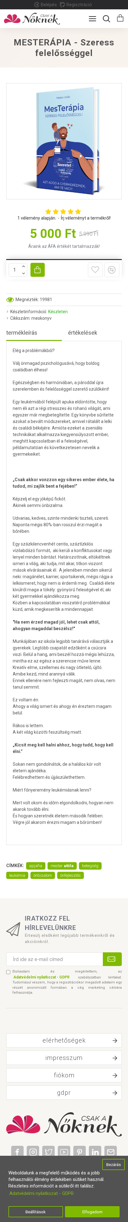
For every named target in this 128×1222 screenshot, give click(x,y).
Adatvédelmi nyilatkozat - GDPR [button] (41, 1193)
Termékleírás (21, 332)
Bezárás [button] (113, 1164)
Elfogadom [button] (92, 1211)
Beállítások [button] (35, 1211)
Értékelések (82, 332)
